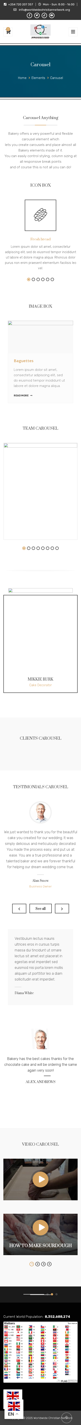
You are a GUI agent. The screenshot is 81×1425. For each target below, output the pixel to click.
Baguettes (24, 360)
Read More (21, 395)
